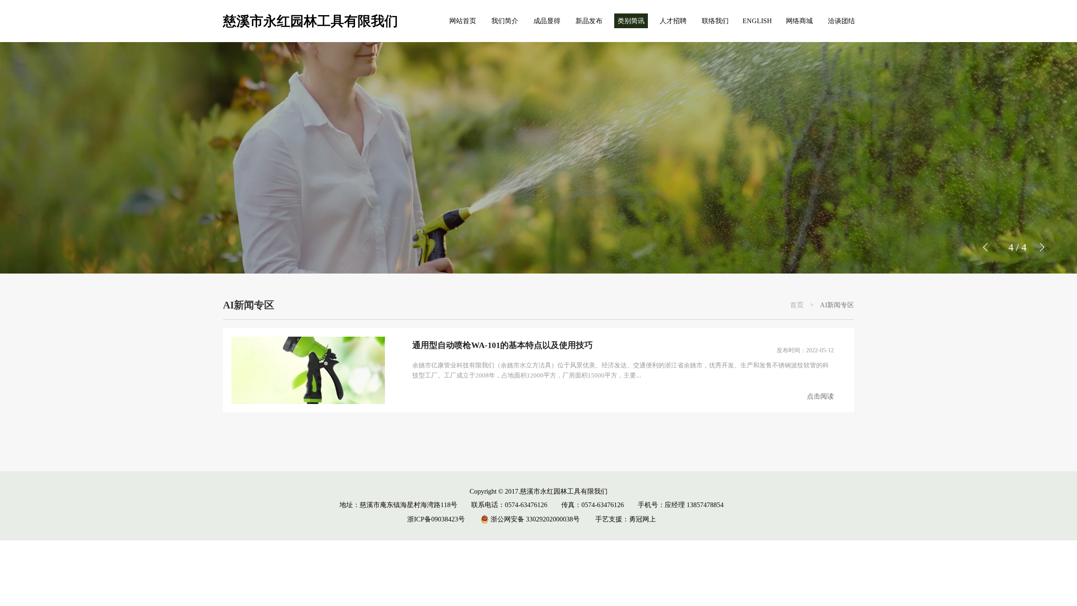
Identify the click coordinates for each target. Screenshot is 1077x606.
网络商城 (799, 20)
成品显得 (546, 20)
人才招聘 (673, 20)
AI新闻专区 (837, 305)
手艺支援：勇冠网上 (625, 519)
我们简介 (504, 20)
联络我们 (715, 20)
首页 (797, 305)
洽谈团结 (841, 20)
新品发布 (589, 20)
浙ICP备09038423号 (436, 519)
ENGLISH (757, 20)
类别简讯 (631, 20)
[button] (1042, 247)
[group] (538, 158)
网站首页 (462, 20)
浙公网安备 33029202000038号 (534, 519)
